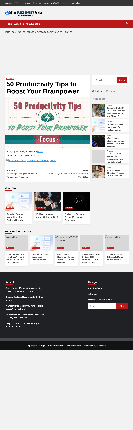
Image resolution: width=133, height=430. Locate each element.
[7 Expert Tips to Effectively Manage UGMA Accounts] (98, 171)
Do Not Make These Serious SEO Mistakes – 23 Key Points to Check (24, 316)
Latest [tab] (98, 91)
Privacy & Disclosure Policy (100, 299)
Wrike (40, 151)
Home (9, 24)
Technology (76, 3)
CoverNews (88, 345)
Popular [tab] (110, 91)
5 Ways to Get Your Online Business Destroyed (75, 217)
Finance (65, 3)
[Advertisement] (66, 54)
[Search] (127, 23)
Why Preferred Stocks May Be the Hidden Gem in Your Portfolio (24, 307)
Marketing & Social (51, 3)
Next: (68, 173)
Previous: (22, 173)
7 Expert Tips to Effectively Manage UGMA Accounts (115, 173)
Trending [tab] (99, 99)
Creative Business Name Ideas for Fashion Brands (15, 217)
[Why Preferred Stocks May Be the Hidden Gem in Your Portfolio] (98, 140)
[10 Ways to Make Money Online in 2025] (47, 201)
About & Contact (34, 24)
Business (37, 3)
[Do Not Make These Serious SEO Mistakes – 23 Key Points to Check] (91, 243)
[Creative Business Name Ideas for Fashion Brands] (18, 201)
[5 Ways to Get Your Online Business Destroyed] (76, 201)
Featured (26, 3)
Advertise (19, 24)
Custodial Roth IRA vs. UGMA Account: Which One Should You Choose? (23, 289)
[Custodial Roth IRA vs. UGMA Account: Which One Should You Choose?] (98, 110)
